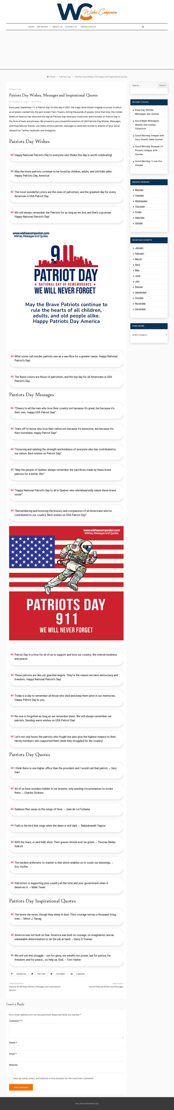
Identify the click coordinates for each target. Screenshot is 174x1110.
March (138, 259)
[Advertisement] (87, 51)
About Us (57, 27)
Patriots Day (15, 89)
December (140, 309)
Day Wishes (42, 27)
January (139, 248)
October (139, 298)
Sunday (139, 223)
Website (13, 1064)
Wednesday (141, 201)
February (139, 254)
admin (38, 102)
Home (31, 27)
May (137, 270)
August (139, 287)
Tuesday (139, 195)
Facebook (21, 974)
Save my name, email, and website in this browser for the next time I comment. (53, 1078)
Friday (138, 212)
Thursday (140, 206)
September (141, 292)
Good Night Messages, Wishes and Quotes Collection (147, 125)
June (137, 276)
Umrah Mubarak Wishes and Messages (106, 986)
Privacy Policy (88, 27)
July (137, 281)
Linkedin (81, 974)
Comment (15, 1020)
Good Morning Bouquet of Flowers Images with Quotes (149, 150)
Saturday (140, 218)
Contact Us (71, 27)
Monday (139, 190)
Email (13, 1053)
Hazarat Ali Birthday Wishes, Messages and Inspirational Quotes (34, 988)
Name (13, 1042)
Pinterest (61, 974)
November (140, 304)
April (137, 265)
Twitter (41, 974)
